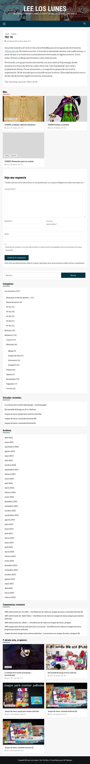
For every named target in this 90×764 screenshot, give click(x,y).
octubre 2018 (10, 465)
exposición (22, 82)
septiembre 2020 (12, 447)
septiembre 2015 (12, 515)
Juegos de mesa (14, 356)
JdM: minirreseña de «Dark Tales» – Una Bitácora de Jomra (28, 616)
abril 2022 (9, 438)
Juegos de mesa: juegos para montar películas (23, 414)
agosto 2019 (10, 451)
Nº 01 (8, 307)
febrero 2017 (10, 474)
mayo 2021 (9, 442)
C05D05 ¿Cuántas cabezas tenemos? (20, 125)
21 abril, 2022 (15, 678)
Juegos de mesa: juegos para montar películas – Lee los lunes (29, 633)
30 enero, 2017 (16, 164)
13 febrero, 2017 (16, 128)
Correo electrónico (51, 222)
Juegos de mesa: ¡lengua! (61, 622)
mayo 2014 (9, 542)
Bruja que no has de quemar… (18, 297)
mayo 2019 (9, 456)
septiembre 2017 (12, 469)
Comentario (10, 189)
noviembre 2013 (11, 570)
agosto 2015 (10, 520)
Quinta (7, 119)
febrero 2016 (10, 492)
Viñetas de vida (11, 51)
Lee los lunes (45, 9)
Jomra (8, 128)
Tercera (9, 388)
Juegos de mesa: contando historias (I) (20, 423)
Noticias (8, 330)
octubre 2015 (10, 511)
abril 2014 (9, 547)
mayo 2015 (9, 529)
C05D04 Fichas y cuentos (58, 125)
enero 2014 (9, 561)
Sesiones (13, 34)
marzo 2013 (9, 593)
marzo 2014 (9, 552)
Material (9, 344)
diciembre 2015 (11, 501)
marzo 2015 (9, 538)
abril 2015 (9, 533)
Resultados (10, 379)
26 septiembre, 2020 (17, 714)
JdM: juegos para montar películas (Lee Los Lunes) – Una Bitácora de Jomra (35, 626)
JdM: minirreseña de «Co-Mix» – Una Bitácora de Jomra (27, 612)
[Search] (84, 24)
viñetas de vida (32, 82)
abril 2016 (9, 483)
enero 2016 (9, 497)
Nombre (9, 221)
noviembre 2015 (11, 506)
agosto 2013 (10, 579)
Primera (9, 370)
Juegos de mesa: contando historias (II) (20, 418)
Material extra (12, 302)
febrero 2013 (10, 597)
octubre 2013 (10, 574)
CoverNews (55, 760)
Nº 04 (8, 321)
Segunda (9, 384)
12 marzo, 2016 (22, 41)
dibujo (10, 351)
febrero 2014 (10, 556)
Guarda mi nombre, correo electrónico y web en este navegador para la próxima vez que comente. (43, 248)
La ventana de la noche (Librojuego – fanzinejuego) (25, 405)
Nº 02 (8, 312)
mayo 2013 (9, 584)
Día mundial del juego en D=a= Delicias (20, 409)
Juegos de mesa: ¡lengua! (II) (68, 633)
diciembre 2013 (11, 565)
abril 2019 (9, 460)
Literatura (12, 360)
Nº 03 (8, 316)
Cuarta (7, 34)
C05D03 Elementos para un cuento (19, 161)
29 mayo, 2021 (59, 675)
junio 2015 (9, 524)
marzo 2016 (9, 488)
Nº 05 (8, 326)
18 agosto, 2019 (60, 714)
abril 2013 (9, 588)
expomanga (13, 82)
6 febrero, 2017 (59, 128)
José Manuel (11, 41)
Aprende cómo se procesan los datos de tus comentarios (61, 263)
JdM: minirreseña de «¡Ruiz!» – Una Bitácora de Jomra (26, 622)
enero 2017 (9, 479)
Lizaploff (12, 365)
